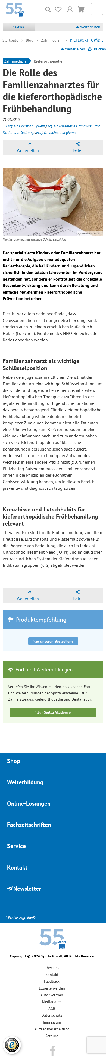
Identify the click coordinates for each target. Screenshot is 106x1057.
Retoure (51, 1035)
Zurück (19, 26)
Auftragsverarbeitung (52, 1029)
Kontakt (51, 974)
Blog (29, 40)
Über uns (51, 967)
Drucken (99, 49)
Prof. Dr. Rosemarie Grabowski (69, 126)
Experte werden (52, 988)
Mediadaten (52, 1001)
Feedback (52, 981)
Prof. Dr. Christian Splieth (25, 126)
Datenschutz (52, 1015)
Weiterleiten (90, 26)
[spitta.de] (14, 9)
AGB (51, 1008)
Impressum (52, 1022)
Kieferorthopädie (87, 40)
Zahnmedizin (52, 40)
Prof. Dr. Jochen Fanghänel (56, 132)
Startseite (10, 40)
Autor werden (51, 995)
